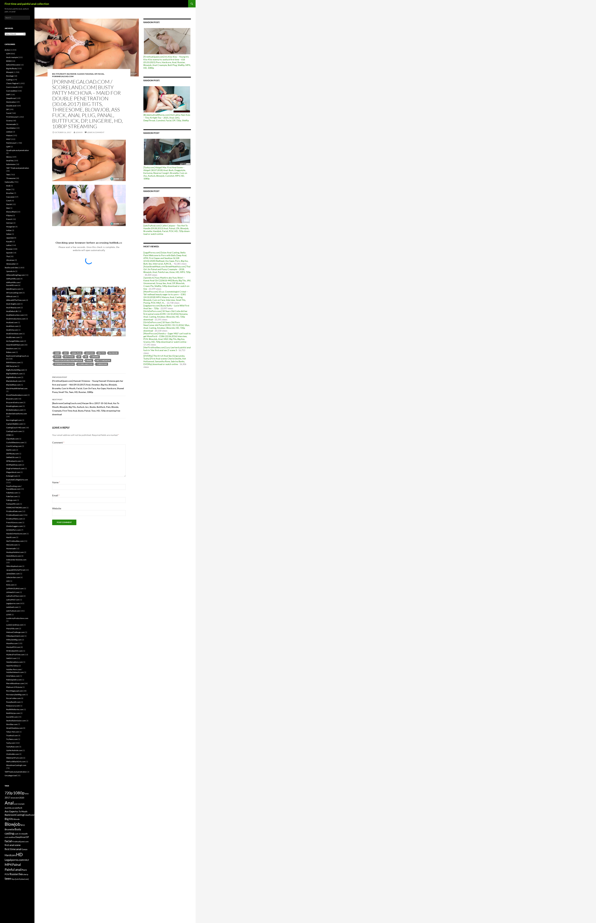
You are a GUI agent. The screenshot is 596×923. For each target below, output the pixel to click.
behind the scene (13, 65)
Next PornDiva (12, 666)
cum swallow (10, 837)
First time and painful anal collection (27, 3)
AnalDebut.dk (12, 311)
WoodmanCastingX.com (16, 765)
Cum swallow (11, 91)
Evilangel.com (12, 476)
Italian (8, 234)
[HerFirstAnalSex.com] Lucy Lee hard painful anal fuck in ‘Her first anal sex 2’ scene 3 (167, 348)
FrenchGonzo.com (14, 522)
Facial (101, 74)
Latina (8, 245)
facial (8, 841)
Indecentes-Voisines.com (16, 559)
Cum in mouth (12, 87)
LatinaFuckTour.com (14, 596)
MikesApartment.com (15, 636)
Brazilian (10, 193)
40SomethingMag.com (15, 275)
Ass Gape (10, 811)
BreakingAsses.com (14, 406)
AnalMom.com (12, 326)
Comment (58, 442)
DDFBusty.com (12, 453)
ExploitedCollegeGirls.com (17, 479)
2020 (21, 797)
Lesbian (9, 132)
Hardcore (10, 855)
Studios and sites (11, 267)
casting (9, 833)
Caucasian (10, 197)
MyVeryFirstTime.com (15, 654)
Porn (24, 869)
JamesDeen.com (13, 573)
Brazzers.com (12, 399)
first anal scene (12, 845)
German (9, 223)
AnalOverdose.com (14, 333)
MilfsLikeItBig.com (13, 639)
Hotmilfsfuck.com (13, 556)
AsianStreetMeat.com (15, 345)
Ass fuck (90, 353)
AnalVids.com (10, 808)
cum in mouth (21, 833)
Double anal (11, 106)
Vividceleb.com (12, 754)
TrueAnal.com (12, 735)
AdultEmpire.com (13, 289)
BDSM (8, 61)
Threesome (102, 364)
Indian (8, 230)
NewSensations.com (14, 662)
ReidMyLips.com (13, 713)
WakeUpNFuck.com (14, 758)
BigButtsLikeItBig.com (15, 370)
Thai (8, 256)
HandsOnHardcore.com (16, 533)
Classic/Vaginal (85, 74)
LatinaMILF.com (12, 599)
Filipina (9, 215)
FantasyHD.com (12, 504)
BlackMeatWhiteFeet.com (16, 388)
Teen (8, 174)
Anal (9, 802)
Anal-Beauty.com (13, 307)
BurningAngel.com (14, 420)
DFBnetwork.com (13, 461)
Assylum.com (11, 348)
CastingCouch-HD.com (15, 427)
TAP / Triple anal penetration (17, 168)
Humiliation (11, 128)
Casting (9, 79)
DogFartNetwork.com (15, 468)
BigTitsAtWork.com (14, 373)
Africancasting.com (14, 292)
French (9, 219)
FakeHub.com (12, 493)
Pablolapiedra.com (14, 679)
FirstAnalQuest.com (14, 515)
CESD (8, 435)
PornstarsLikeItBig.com (15, 694)
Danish (9, 204)
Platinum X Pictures (14, 687)
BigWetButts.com (13, 377)
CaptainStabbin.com (14, 424)
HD (86, 357)
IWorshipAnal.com (14, 566)
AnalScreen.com (13, 337)
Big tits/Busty (59, 74)
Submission (11, 164)
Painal (16, 865)
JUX (8, 581)
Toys (13, 879)
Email (55, 495)
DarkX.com (11, 450)
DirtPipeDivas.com (14, 465)
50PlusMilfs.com (13, 279)
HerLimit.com (11, 545)
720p (9, 793)
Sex (21, 874)
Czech (8, 200)
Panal (89, 360)
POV (7, 874)
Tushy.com (10, 743)
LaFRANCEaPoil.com (14, 588)
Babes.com (10, 352)
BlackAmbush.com (14, 381)
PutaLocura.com (13, 706)
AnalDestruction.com (15, 315)
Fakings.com (11, 500)
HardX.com (11, 537)
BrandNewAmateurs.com (16, 395)
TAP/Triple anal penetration (16, 772)
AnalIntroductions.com (15, 319)
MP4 (8, 864)
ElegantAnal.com (13, 472)
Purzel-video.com (13, 698)
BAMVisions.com (13, 362)
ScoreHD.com (12, 717)
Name (56, 482)
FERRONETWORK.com (16, 507)
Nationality (9, 182)
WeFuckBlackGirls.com (15, 761)
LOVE (8, 614)
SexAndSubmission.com (16, 720)
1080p (57, 353)
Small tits (9, 160)
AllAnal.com (11, 296)
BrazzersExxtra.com (14, 402)
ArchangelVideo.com (14, 341)
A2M (8, 53)
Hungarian (10, 226)
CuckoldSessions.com (15, 442)
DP (96, 74)
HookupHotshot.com (15, 552)
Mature (9, 135)
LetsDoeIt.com (12, 607)
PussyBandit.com (13, 702)
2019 (17, 798)
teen (8, 878)
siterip (25, 874)
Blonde (17, 819)
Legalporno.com (13, 603)
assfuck (18, 807)
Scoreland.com (85, 364)
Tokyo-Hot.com (12, 732)
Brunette (9, 829)
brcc (23, 825)
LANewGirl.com (12, 592)
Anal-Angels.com (13, 304)
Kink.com (10, 585)
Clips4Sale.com (12, 439)
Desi (8, 208)
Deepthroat (11, 98)
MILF (8, 139)
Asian (8, 189)
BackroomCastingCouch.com (20, 814)
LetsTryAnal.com (13, 611)
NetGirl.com (11, 658)
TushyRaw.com (12, 746)
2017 (66, 353)
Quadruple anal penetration (17, 150)
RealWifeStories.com (14, 709)
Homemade (11, 124)
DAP (8, 94)
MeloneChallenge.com (15, 632)
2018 (13, 798)
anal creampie (19, 804)
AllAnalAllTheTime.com (15, 300)
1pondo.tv (10, 271)
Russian (9, 249)
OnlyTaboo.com (12, 676)
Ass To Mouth (21, 811)
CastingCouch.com (14, 431)
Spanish (9, 252)
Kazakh (9, 241)
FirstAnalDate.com (14, 511)
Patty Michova (103, 360)
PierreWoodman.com (15, 683)
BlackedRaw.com (13, 385)
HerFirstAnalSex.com (15, 541)
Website (56, 508)
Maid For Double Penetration (68, 360)
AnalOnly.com (12, 330)
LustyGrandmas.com (14, 625)
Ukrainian (10, 260)
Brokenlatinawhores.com (16, 413)
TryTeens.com (12, 739)
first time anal (13, 849)
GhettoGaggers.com (14, 526)
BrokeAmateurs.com (14, 410)
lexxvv (79, 132)
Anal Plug (76, 353)
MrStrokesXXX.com (14, 651)
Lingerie (95, 357)
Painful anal (11, 143)
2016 (27, 794)
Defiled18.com (12, 457)
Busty (57, 357)
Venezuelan (11, 264)
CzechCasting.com (13, 446)
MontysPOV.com (13, 647)
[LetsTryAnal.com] (22, 879)
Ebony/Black (11, 212)
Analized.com (11, 322)
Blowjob (71, 74)
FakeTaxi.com (11, 496)
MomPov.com (12, 643)
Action (7, 50)
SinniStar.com (11, 724)
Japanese (10, 238)
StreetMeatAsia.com (14, 728)
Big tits (101, 353)
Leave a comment (95, 132)
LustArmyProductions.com (17, 618)
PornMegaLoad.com (62, 76)
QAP (8, 146)
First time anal (12, 117)
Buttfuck (69, 357)
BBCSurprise (11, 366)
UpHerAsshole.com (14, 750)
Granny (9, 120)
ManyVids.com (12, 628)
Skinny (9, 157)
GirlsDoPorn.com (13, 530)
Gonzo (24, 849)
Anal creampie (12, 57)
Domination (11, 102)
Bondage (10, 76)
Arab (8, 186)
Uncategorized (11, 775)
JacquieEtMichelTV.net (15, 570)
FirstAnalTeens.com (14, 519)
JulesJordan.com (13, 577)
